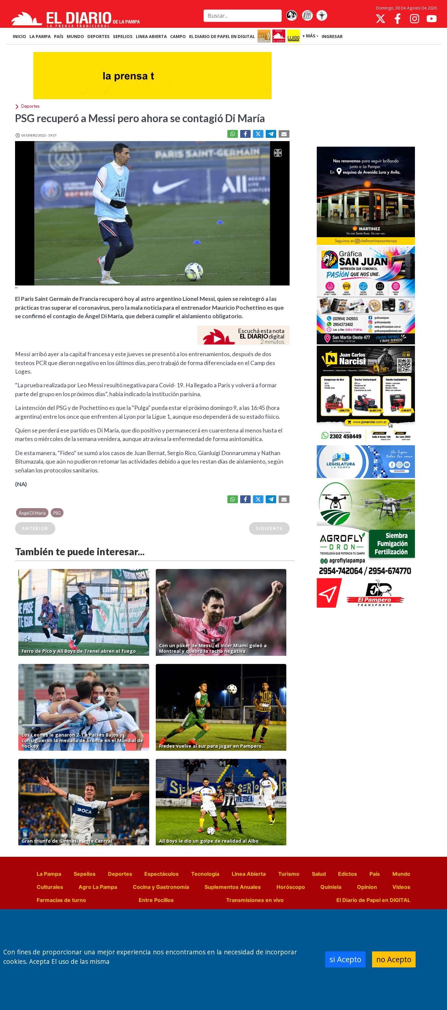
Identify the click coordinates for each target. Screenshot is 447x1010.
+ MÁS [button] (308, 36)
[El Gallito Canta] (291, 15)
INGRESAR (332, 36)
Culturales (50, 887)
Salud (319, 874)
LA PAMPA (40, 36)
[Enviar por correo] (284, 134)
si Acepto (345, 959)
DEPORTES (98, 36)
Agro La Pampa (98, 887)
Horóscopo (291, 887)
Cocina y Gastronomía (161, 887)
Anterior (35, 528)
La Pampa (49, 874)
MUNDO (75, 36)
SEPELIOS (123, 36)
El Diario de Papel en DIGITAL (222, 36)
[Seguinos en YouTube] (431, 18)
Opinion (367, 887)
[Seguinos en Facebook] (397, 18)
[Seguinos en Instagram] (414, 18)
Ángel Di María (32, 513)
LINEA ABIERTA (151, 36)
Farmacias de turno (61, 900)
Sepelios (85, 874)
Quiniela (330, 887)
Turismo (288, 874)
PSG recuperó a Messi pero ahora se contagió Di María (140, 118)
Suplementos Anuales (233, 887)
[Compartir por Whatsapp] (232, 134)
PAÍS (58, 36)
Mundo (401, 874)
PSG (57, 513)
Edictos (347, 874)
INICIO (19, 36)
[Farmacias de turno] (321, 15)
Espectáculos (161, 874)
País (374, 874)
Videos (401, 887)
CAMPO (178, 36)
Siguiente (269, 528)
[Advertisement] (366, 96)
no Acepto (393, 959)
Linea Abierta (249, 874)
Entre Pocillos (156, 900)
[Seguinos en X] (380, 18)
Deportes (120, 874)
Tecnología (205, 874)
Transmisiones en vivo (255, 900)
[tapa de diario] (307, 15)
